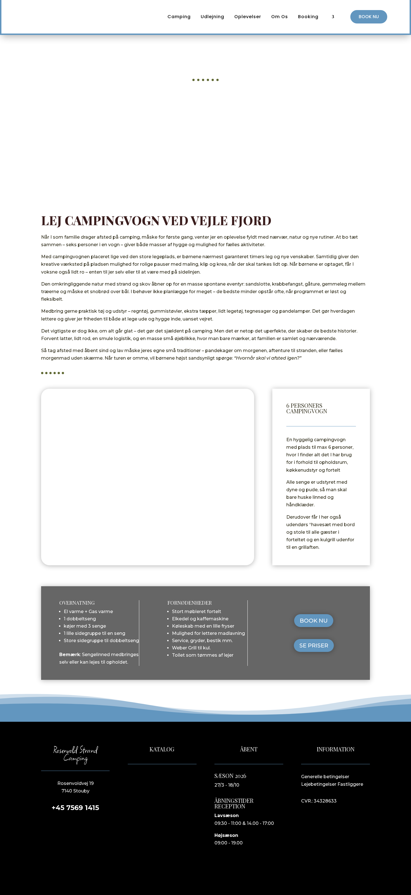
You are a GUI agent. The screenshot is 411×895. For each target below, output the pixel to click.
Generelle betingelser (325, 776)
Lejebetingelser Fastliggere (332, 784)
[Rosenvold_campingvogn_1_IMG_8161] (147, 546)
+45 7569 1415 (75, 808)
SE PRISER (313, 645)
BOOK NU (314, 620)
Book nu (369, 16)
